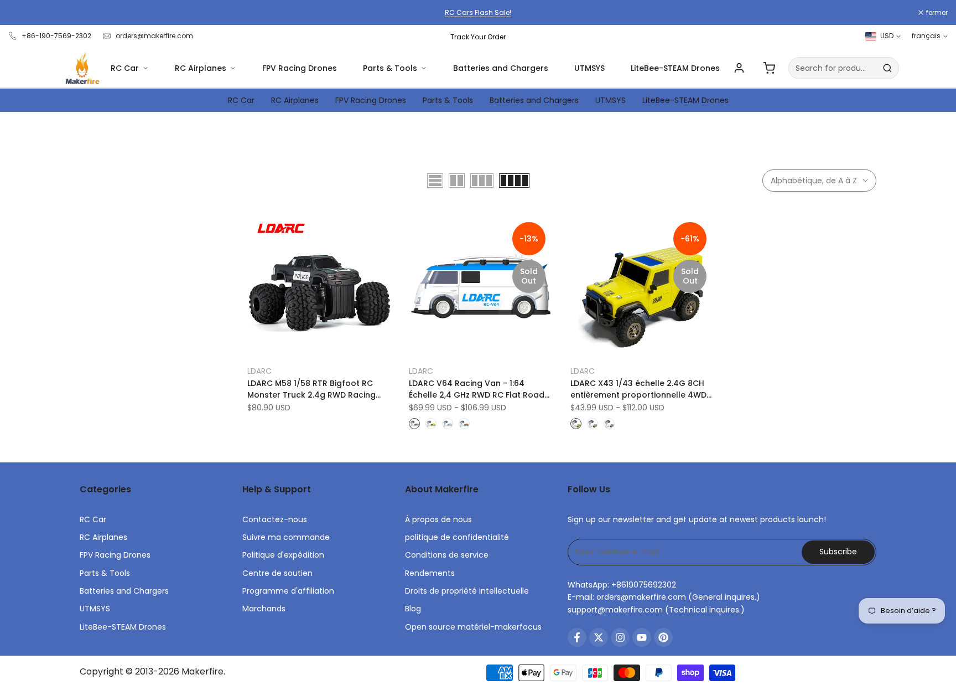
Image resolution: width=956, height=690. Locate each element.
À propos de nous (438, 519)
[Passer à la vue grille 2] (457, 180)
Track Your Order (478, 37)
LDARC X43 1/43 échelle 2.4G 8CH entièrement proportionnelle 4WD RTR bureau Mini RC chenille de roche (638, 389)
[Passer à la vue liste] (435, 180)
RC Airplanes (200, 68)
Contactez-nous (274, 519)
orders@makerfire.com (154, 35)
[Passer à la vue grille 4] (514, 180)
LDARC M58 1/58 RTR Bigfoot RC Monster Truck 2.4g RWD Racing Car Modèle (311, 389)
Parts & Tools (390, 68)
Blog (413, 608)
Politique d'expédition (283, 554)
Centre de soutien (277, 573)
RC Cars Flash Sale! (478, 12)
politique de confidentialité (457, 537)
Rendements (430, 573)
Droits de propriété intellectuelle (467, 590)
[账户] (739, 68)
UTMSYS (589, 68)
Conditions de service (447, 554)
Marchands (263, 608)
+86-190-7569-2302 (56, 35)
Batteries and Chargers (500, 68)
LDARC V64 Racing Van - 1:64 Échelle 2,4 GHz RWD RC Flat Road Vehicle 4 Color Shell (476, 389)
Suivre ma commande (286, 537)
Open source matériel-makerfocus (473, 626)
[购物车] (769, 68)
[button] (253, 226)
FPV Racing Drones (299, 68)
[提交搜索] (887, 68)
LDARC (259, 371)
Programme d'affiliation (288, 590)
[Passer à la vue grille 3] (481, 180)
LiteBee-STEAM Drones (675, 68)
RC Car (125, 68)
